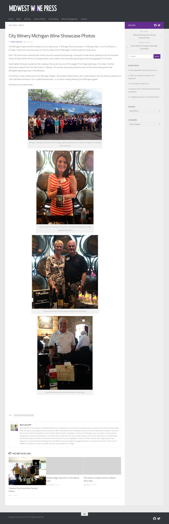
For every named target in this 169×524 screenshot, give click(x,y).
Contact (84, 19)
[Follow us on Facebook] (155, 25)
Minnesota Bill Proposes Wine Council (143, 70)
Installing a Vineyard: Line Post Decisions (144, 97)
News (21, 25)
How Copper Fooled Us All (139, 84)
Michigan (13, 25)
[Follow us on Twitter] (159, 25)
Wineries (27, 19)
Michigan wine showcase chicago (23, 415)
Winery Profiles (39, 19)
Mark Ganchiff (16, 42)
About (18, 19)
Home (11, 19)
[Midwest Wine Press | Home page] (33, 8)
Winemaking (53, 19)
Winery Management (69, 19)
